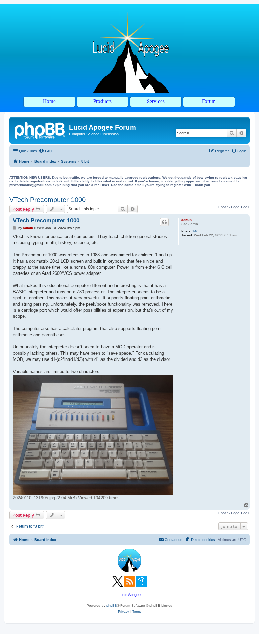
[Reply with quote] (164, 222)
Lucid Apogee (130, 595)
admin (186, 220)
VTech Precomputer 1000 (47, 199)
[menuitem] (45, 151)
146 (195, 231)
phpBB (111, 605)
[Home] (40, 129)
